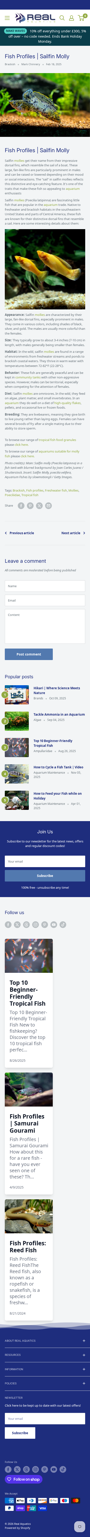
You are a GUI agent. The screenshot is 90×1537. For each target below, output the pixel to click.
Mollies (73, 490)
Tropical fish (29, 495)
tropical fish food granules (57, 440)
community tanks (28, 377)
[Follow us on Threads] (26, 924)
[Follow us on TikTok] (63, 924)
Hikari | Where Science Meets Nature (57, 690)
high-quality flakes (67, 403)
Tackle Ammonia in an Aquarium (59, 714)
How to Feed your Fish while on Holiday (58, 795)
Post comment (29, 654)
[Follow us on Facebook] (8, 924)
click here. (22, 444)
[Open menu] (7, 18)
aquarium (73, 188)
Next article (70, 533)
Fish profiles (34, 490)
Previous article (22, 533)
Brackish (10, 64)
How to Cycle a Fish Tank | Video (58, 767)
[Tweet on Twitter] (39, 505)
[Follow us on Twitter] (17, 924)
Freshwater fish (56, 490)
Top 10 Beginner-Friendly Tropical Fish (53, 743)
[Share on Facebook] (21, 505)
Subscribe (45, 875)
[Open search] (62, 18)
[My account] (71, 18)
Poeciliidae (12, 495)
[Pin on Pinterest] (30, 505)
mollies (19, 160)
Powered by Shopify (17, 1528)
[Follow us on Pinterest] (44, 924)
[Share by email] (48, 505)
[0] (81, 18)
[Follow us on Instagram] (35, 924)
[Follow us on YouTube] (53, 924)
